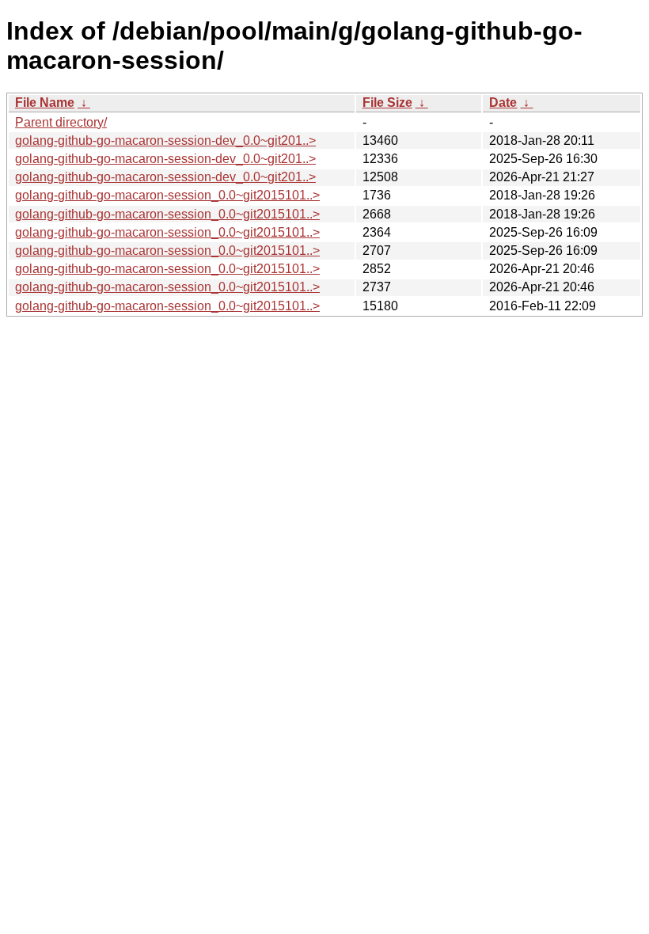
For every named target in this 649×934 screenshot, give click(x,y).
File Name (44, 102)
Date (503, 102)
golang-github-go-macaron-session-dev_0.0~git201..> (165, 140)
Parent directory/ (61, 122)
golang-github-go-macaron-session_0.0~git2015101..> (167, 195)
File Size (387, 102)
